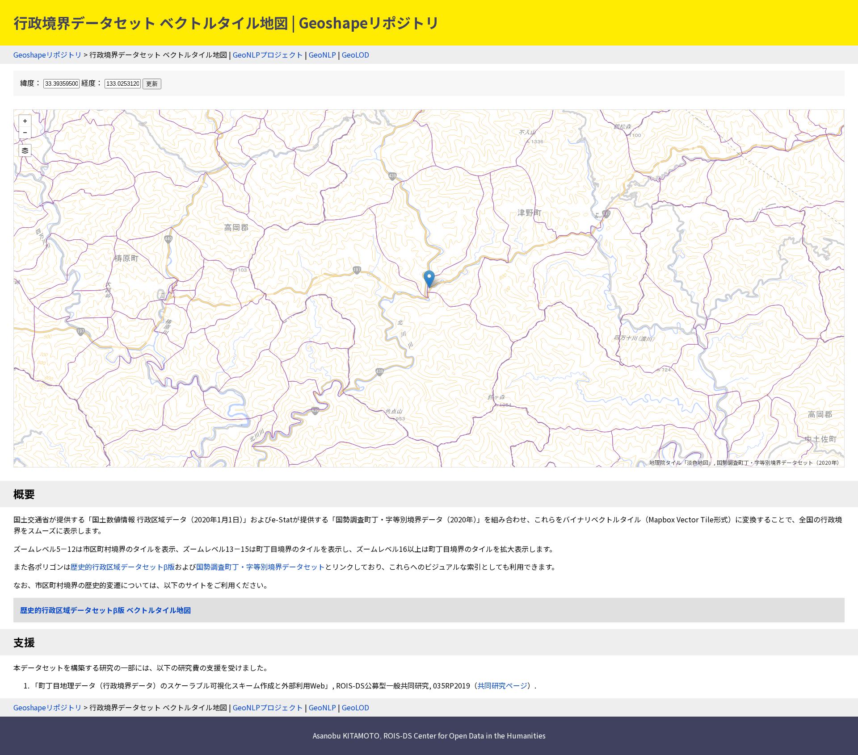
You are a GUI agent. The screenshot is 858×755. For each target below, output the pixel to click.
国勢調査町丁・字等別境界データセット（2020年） (779, 462)
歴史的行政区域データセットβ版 (123, 566)
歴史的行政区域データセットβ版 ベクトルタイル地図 (105, 610)
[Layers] (25, 150)
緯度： (31, 82)
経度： (93, 82)
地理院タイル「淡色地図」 (681, 462)
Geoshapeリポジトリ (47, 54)
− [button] (25, 132)
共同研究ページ (502, 685)
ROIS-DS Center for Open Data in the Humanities (464, 735)
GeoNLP (322, 54)
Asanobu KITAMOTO (346, 735)
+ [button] (25, 121)
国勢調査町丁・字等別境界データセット (260, 566)
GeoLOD (355, 54)
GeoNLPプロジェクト (268, 54)
